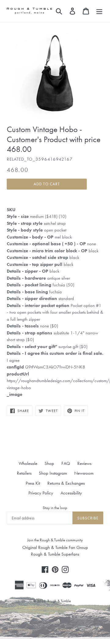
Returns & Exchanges (66, 483)
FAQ (65, 463)
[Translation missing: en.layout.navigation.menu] (99, 11)
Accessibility (71, 493)
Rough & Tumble (59, 601)
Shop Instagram (53, 473)
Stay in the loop (55, 508)
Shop (49, 463)
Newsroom (84, 473)
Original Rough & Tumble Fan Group (55, 547)
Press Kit (33, 483)
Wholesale (28, 463)
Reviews (84, 463)
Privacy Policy (40, 493)
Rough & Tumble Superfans (55, 554)
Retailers (24, 473)
